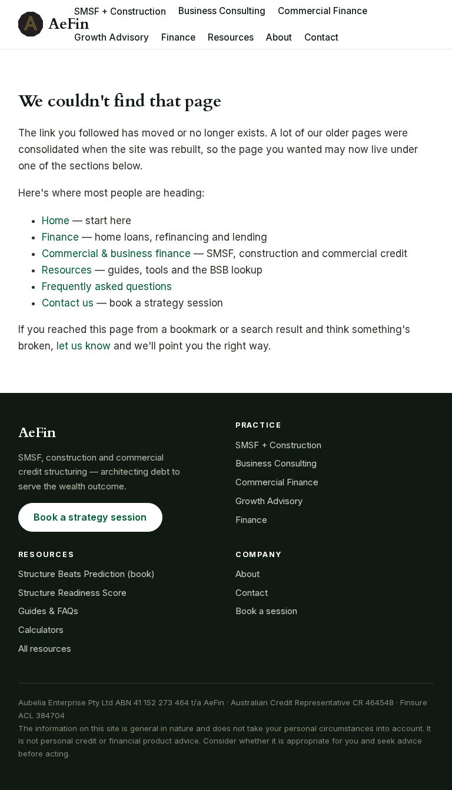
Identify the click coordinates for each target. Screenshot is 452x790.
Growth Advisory (111, 38)
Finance (178, 38)
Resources (231, 38)
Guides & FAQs (48, 611)
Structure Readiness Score (72, 593)
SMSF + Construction (120, 11)
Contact (321, 37)
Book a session (266, 611)
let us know (83, 346)
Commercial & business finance (116, 253)
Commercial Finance (322, 10)
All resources (44, 649)
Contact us (68, 303)
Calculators (41, 630)
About (278, 38)
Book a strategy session (90, 517)
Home (55, 220)
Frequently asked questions (107, 286)
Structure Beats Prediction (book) (86, 574)
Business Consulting (221, 10)
